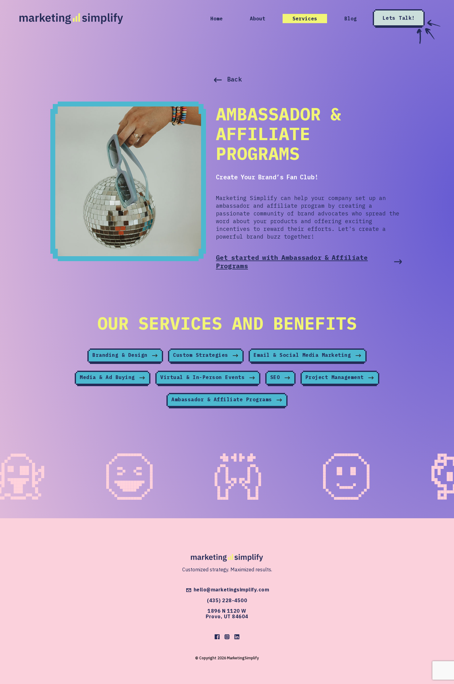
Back (234, 79)
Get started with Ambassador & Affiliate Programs (292, 261)
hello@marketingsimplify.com (231, 590)
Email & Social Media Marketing (304, 355)
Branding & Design (121, 355)
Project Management (336, 377)
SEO (276, 377)
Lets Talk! (399, 18)
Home (216, 18)
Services (304, 18)
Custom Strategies (202, 355)
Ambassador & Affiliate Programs (223, 399)
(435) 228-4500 (227, 600)
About (257, 18)
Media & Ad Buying (109, 377)
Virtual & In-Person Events (204, 377)
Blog (350, 18)
